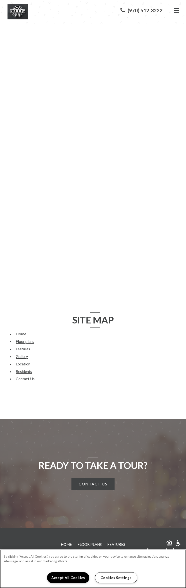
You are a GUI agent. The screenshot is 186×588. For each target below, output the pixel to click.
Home (21, 333)
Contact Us (25, 378)
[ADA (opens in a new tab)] (178, 544)
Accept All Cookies (68, 578)
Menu (175, 10)
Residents (24, 371)
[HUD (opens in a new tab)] (169, 544)
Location (23, 364)
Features (23, 348)
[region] (93, 568)
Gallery (22, 356)
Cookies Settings (116, 578)
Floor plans (25, 341)
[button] (141, 10)
